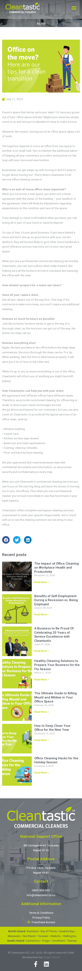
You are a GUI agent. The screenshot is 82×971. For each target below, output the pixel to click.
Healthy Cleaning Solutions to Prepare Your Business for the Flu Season (57, 665)
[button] (74, 8)
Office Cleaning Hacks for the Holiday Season (56, 760)
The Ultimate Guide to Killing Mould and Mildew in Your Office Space (55, 697)
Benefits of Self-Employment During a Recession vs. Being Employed (56, 600)
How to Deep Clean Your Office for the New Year (52, 728)
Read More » (41, 582)
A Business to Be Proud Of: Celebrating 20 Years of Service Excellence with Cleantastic (54, 634)
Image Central (51, 957)
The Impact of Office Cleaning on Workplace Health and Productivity (56, 568)
